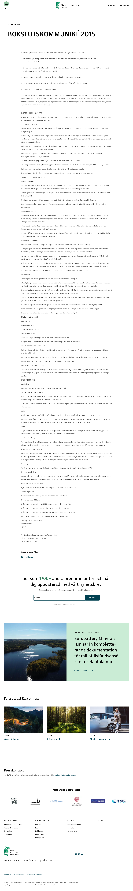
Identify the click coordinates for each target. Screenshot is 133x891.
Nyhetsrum (70, 820)
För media (70, 828)
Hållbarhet (39, 831)
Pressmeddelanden (73, 824)
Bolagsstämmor (41, 834)
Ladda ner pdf (28, 557)
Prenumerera (71, 831)
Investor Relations (10, 820)
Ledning (38, 828)
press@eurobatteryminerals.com (64, 775)
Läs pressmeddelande (83, 670)
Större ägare (8, 831)
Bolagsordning (41, 837)
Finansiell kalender (11, 828)
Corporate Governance (43, 820)
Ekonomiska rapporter (13, 824)
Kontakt (101, 820)
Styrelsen (39, 824)
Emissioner (8, 834)
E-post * (37, 597)
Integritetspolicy (19, 874)
